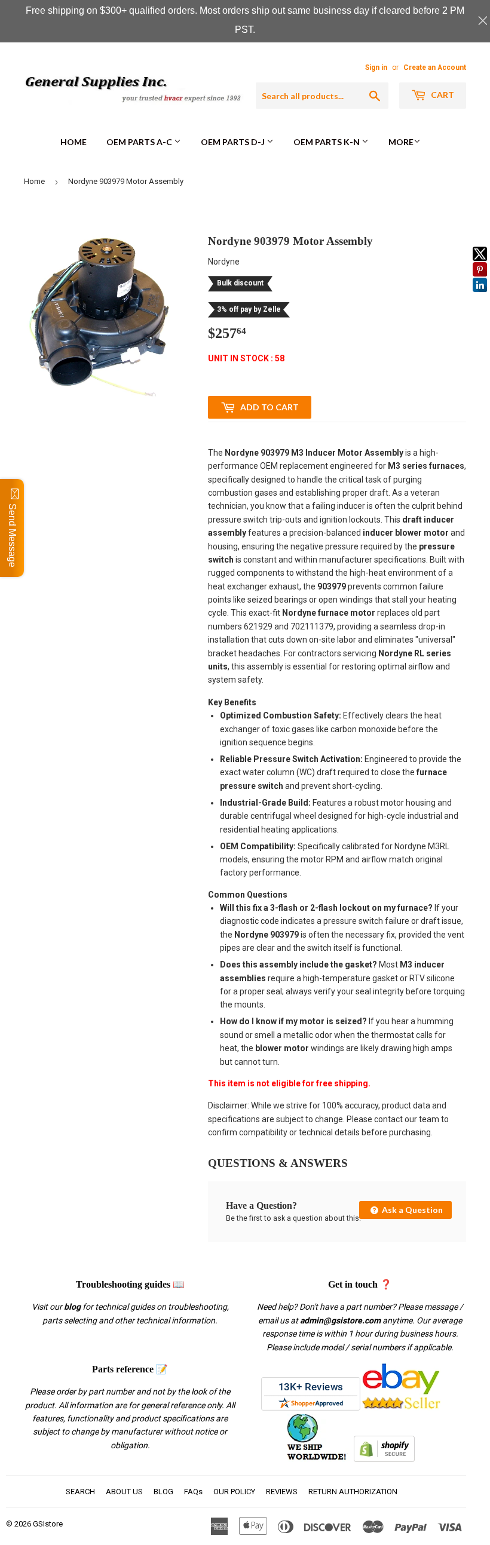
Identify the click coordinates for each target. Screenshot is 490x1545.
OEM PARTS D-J (234, 142)
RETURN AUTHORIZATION (352, 1491)
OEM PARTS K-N (327, 142)
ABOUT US (124, 1491)
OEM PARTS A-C (140, 142)
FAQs (193, 1491)
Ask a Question (411, 1210)
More (401, 142)
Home (73, 142)
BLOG (163, 1491)
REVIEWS (282, 1491)
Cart (441, 95)
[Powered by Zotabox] (480, 297)
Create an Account (434, 67)
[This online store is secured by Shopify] (384, 1459)
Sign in (376, 67)
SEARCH (80, 1491)
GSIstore (48, 1523)
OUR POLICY (234, 1491)
